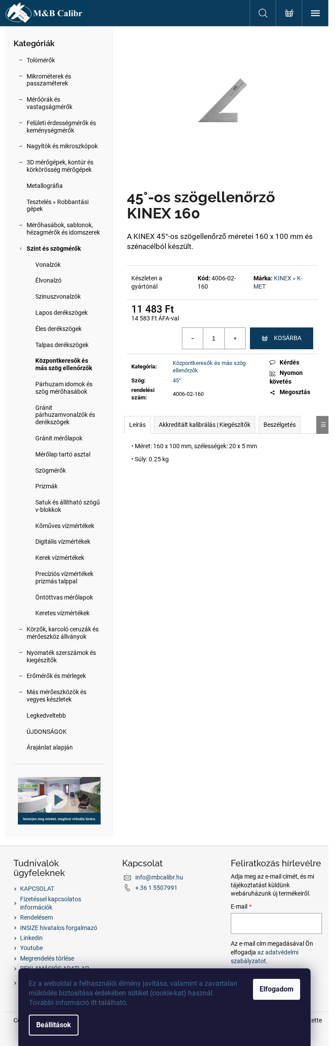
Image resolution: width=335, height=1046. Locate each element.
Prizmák (46, 486)
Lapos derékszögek (61, 312)
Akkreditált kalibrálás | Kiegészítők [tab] (204, 424)
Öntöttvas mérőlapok (64, 597)
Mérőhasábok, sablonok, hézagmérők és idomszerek (63, 228)
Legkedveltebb (46, 715)
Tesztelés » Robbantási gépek (58, 205)
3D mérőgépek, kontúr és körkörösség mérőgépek (60, 166)
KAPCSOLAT (37, 888)
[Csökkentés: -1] (192, 338)
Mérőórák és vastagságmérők (49, 103)
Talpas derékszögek (62, 344)
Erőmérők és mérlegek (56, 675)
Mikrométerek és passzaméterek (49, 80)
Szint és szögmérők (54, 248)
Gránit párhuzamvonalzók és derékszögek (65, 415)
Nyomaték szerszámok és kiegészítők (61, 656)
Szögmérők (50, 470)
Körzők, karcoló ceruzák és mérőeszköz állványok (63, 633)
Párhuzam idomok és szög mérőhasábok (63, 388)
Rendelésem (36, 917)
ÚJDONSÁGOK (47, 731)
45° (177, 380)
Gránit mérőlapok (58, 438)
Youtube (31, 947)
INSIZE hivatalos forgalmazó (58, 927)
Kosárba (287, 337)
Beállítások (53, 1025)
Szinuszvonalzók (58, 296)
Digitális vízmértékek (62, 541)
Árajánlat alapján (50, 747)
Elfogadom (277, 989)
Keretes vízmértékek (62, 613)
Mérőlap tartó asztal (62, 454)
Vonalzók (48, 264)
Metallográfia (45, 185)
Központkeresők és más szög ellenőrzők (63, 364)
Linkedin (31, 937)
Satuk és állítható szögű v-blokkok (67, 506)
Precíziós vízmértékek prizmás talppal (64, 577)
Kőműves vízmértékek (64, 525)
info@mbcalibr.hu (159, 877)
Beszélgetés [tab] (279, 424)
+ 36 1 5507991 (156, 887)
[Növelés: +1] (234, 338)
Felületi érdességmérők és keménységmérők (61, 126)
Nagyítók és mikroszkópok (62, 146)
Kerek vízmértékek (59, 557)
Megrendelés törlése (47, 958)
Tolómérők (41, 60)
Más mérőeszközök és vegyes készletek (56, 695)
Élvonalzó (48, 280)
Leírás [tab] (137, 424)
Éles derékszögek (58, 328)
